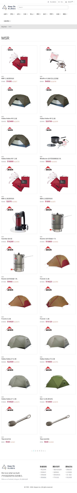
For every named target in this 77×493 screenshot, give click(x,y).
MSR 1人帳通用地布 (7, 78)
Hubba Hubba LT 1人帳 (8, 399)
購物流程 (69, 469)
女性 (18, 14)
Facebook (10, 479)
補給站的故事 (58, 469)
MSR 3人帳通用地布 (7, 198)
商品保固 (69, 477)
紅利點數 (69, 472)
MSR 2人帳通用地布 (46, 198)
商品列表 (4, 26)
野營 (51, 14)
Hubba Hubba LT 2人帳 (47, 359)
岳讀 (57, 14)
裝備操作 (43, 472)
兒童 (24, 14)
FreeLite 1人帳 (44, 319)
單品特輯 (43, 469)
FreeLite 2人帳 (6, 319)
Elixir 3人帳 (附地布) (46, 399)
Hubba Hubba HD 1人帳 (9, 158)
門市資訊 (56, 477)
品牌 (5, 14)
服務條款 (56, 472)
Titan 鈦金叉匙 (6, 439)
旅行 (44, 14)
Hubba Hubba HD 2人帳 (47, 118)
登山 (31, 14)
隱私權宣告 (57, 474)
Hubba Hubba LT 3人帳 (8, 359)
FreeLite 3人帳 (44, 279)
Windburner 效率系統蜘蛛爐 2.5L (50, 158)
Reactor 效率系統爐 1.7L (48, 239)
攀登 (38, 14)
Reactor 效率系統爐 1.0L (9, 279)
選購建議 (43, 477)
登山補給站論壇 (24, 479)
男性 (11, 14)
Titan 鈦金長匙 (44, 439)
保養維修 (43, 474)
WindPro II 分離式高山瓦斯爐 (49, 78)
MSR (2, 76)
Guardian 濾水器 (6, 239)
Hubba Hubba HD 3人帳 (9, 118)
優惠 (64, 14)
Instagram (16, 479)
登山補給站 (53, 2)
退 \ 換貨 (69, 474)
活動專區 (6, 21)
